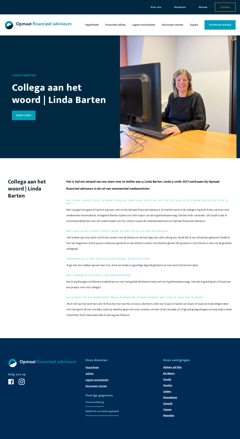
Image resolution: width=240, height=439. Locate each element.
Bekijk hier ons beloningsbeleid (102, 411)
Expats (194, 24)
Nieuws (203, 7)
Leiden (167, 391)
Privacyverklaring (95, 402)
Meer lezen (23, 115)
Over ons (156, 7)
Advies (90, 373)
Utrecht (168, 403)
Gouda (167, 379)
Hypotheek (92, 24)
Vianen (167, 409)
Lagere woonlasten (143, 24)
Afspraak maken (220, 25)
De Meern (169, 373)
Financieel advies (115, 24)
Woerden (168, 415)
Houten (167, 385)
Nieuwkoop (170, 397)
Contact (225, 7)
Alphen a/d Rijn (172, 367)
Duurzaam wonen (172, 24)
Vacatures (180, 7)
